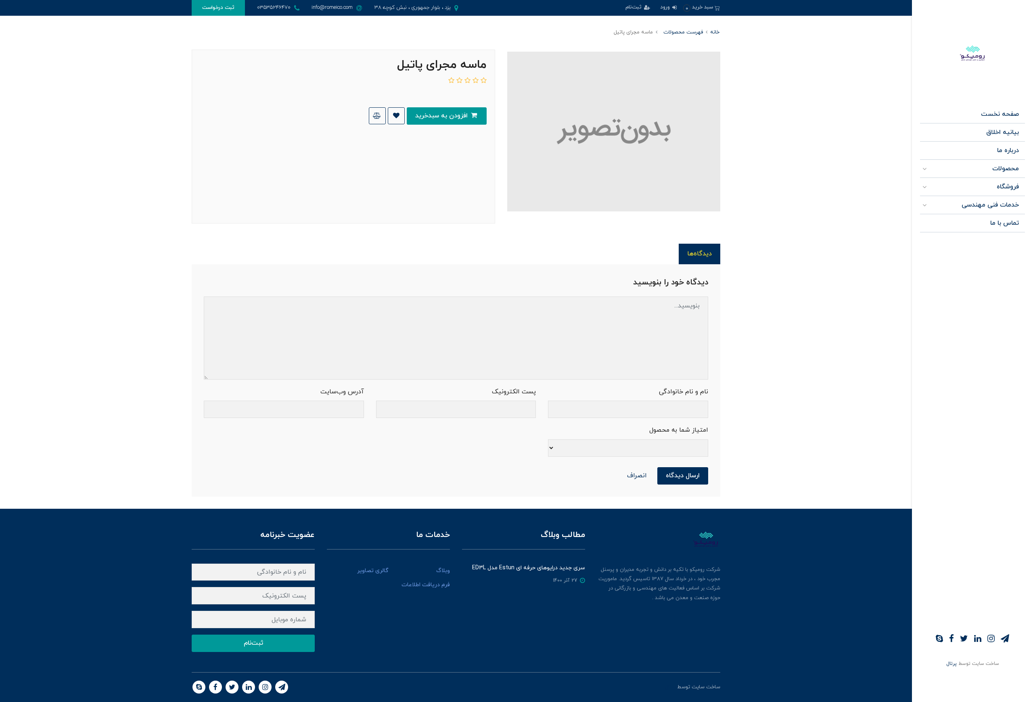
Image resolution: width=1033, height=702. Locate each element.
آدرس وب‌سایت (342, 391)
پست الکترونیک (514, 391)
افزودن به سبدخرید (442, 115)
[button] (701, 7)
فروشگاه (1008, 186)
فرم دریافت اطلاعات (425, 585)
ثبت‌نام (634, 7)
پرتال (951, 663)
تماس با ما (1004, 223)
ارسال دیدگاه (683, 475)
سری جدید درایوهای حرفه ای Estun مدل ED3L (528, 568)
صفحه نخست (1000, 114)
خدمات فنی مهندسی (990, 205)
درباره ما (1008, 150)
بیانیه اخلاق (1002, 132)
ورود (665, 7)
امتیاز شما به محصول (678, 430)
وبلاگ (443, 571)
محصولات (1005, 168)
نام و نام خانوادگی (683, 391)
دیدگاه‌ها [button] (699, 253)
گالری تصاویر (373, 571)
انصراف (637, 475)
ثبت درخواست (218, 7)
